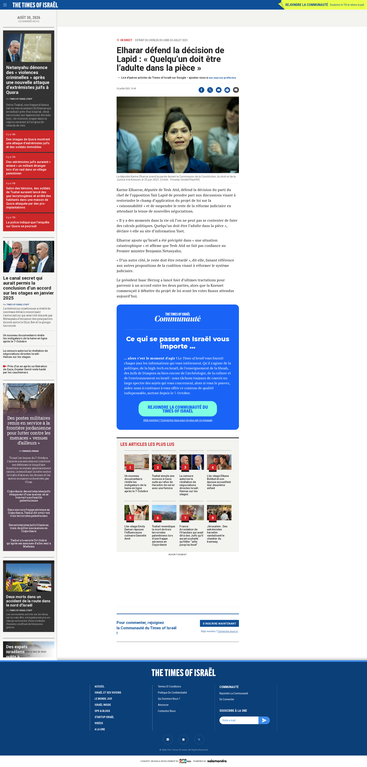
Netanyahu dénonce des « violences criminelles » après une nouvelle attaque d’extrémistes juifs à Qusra (27, 80)
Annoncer (163, 704)
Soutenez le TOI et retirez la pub (347, 4)
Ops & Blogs (102, 710)
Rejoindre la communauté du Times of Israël (178, 409)
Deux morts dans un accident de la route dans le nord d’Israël (28, 600)
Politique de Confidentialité (172, 692)
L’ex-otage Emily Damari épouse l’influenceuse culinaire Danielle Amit (135, 532)
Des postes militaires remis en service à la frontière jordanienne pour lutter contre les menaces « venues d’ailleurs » (28, 430)
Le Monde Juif (103, 698)
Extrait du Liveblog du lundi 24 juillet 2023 (161, 40)
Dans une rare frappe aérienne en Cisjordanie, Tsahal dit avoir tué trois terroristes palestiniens (28, 513)
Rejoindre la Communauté (306, 5)
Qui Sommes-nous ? (169, 698)
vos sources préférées (222, 77)
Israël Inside (103, 704)
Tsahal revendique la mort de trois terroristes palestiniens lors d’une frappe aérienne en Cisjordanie (163, 535)
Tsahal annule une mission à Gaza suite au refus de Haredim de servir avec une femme (163, 482)
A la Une (100, 729)
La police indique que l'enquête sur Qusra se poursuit (27, 224)
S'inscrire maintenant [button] (219, 623)
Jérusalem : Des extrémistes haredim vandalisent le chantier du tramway (217, 534)
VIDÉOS (99, 723)
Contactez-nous (167, 710)
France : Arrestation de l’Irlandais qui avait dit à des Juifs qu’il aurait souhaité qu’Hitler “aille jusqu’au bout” (191, 535)
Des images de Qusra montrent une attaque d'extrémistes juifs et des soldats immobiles (28, 143)
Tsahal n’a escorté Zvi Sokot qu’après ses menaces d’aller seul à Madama (28, 543)
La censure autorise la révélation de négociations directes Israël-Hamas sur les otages (189, 485)
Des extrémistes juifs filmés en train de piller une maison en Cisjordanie (29, 528)
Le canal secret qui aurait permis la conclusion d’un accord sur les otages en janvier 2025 (28, 288)
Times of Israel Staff (21, 99)
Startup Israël (104, 717)
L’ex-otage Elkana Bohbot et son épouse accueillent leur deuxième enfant (219, 482)
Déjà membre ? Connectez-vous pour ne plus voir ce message (177, 420)
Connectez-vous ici (228, 631)
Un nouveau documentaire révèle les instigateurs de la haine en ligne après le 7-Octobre (136, 483)
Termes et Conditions (169, 686)
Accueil (99, 686)
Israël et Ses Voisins (108, 692)
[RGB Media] (186, 761)
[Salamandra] (217, 761)
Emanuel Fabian (30, 451)
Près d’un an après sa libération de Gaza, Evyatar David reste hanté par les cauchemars (25, 369)
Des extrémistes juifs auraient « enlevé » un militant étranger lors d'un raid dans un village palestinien (28, 167)
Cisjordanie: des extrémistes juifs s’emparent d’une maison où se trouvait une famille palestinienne (28, 495)
